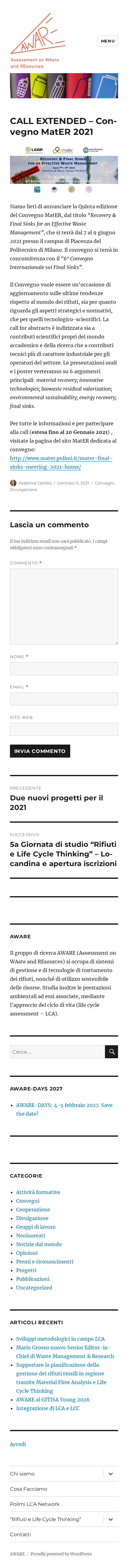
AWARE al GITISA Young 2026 (53, 1399)
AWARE (17, 1554)
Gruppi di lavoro (36, 1227)
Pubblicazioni (32, 1279)
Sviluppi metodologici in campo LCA (60, 1339)
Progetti (26, 1270)
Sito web (21, 717)
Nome (19, 656)
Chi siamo (22, 1474)
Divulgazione (23, 489)
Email (19, 687)
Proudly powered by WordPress (61, 1554)
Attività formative (38, 1192)
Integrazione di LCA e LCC (48, 1408)
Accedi (18, 1444)
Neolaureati (30, 1235)
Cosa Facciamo (28, 1489)
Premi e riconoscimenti (44, 1262)
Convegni (104, 482)
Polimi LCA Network (35, 1504)
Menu (108, 40)
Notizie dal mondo (39, 1244)
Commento (26, 563)
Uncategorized (34, 1288)
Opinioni (27, 1253)
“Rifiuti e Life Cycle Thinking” (45, 1519)
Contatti (20, 1534)
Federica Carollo (35, 482)
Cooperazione (33, 1209)
